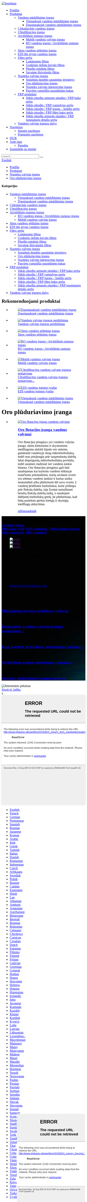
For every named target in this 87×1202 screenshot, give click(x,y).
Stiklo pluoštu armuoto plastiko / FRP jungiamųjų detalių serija (50, 118)
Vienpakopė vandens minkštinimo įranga (52, 21)
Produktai (16, 14)
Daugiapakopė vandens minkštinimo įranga (53, 25)
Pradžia (14, 10)
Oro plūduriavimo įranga (41, 83)
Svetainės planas (13, 525)
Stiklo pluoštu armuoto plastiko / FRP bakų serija (49, 270)
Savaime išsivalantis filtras (42, 72)
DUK (13, 138)
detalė (32, 511)
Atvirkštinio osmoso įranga (35, 36)
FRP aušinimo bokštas (64, 529)
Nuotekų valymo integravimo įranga (49, 87)
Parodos (23, 145)
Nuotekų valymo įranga (33, 76)
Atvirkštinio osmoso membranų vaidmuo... (37, 662)
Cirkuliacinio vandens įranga (36, 28)
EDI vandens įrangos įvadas (36, 391)
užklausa (23, 511)
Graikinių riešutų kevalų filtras (45, 65)
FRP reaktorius (37, 529)
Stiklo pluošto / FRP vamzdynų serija (49, 105)
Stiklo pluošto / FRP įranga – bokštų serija (53, 109)
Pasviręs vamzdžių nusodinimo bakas (49, 90)
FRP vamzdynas (13, 532)
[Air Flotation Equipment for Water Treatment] (44, 421)
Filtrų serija (25, 57)
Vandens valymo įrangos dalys (37, 123)
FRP (21, 529)
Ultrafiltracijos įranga (31, 32)
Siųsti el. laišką (11, 689)
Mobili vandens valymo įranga (45, 39)
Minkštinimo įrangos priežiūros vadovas (35, 611)
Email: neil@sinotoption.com (28, 585)
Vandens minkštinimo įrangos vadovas (34, 678)
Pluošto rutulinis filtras (40, 68)
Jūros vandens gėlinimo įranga (37, 50)
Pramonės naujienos (30, 134)
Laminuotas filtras (37, 61)
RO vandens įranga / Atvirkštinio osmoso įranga (48, 216)
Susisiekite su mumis (23, 149)
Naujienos (16, 127)
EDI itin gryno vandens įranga (37, 54)
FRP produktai (27, 94)
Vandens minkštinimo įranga (36, 17)
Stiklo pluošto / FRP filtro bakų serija (49, 112)
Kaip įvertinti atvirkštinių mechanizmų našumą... (42, 647)
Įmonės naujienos (29, 130)
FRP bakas (9, 529)
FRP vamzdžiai (36, 532)
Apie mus (16, 141)
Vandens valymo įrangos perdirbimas (41, 324)
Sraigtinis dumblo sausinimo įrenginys (50, 79)
